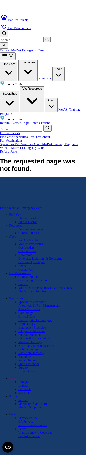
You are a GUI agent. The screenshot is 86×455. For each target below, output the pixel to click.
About (58, 69)
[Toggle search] (4, 33)
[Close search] (4, 45)
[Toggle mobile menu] (8, 56)
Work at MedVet (11, 50)
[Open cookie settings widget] (7, 447)
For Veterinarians (11, 140)
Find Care (8, 64)
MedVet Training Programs (60, 144)
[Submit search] (47, 39)
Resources (45, 78)
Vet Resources (32, 88)
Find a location (9, 208)
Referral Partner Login (15, 123)
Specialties (28, 62)
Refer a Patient (40, 123)
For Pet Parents (10, 133)
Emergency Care (33, 50)
